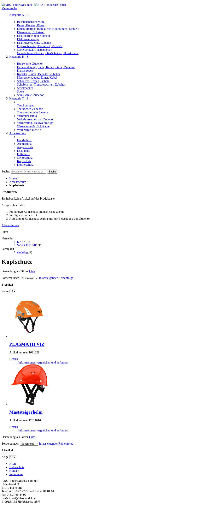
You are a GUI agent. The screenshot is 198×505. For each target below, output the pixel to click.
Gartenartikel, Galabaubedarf (34, 49)
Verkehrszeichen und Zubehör (35, 119)
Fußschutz (23, 154)
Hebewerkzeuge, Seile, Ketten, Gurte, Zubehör (46, 67)
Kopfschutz (24, 161)
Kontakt (14, 470)
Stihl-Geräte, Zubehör (30, 95)
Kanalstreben (25, 70)
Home (13, 178)
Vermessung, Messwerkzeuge (35, 122)
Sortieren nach (10, 278)
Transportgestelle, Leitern (32, 112)
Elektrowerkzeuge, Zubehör (34, 42)
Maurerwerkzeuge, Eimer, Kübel (37, 77)
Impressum (16, 474)
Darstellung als (11, 271)
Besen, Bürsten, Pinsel (30, 25)
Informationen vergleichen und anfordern (43, 362)
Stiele (20, 91)
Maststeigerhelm (26, 412)
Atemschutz (24, 143)
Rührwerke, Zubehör (30, 63)
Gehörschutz (24, 157)
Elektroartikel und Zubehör (33, 35)
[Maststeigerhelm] (29, 404)
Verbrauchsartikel (27, 115)
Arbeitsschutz (17, 133)
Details (13, 359)
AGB (12, 463)
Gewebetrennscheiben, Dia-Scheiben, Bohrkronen (48, 53)
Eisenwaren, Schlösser (30, 32)
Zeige (5, 291)
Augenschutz (25, 147)
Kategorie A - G (19, 14)
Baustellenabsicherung (30, 21)
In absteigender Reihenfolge (56, 278)
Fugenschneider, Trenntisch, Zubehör (39, 46)
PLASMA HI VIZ (26, 344)
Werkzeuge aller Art (29, 129)
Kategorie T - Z (18, 98)
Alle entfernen (10, 225)
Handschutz (24, 140)
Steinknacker (25, 88)
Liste (32, 271)
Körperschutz (25, 164)
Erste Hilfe (23, 150)
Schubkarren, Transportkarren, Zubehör (41, 84)
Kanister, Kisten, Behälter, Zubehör (38, 74)
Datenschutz (16, 467)
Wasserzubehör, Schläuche (33, 126)
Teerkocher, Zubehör (30, 109)
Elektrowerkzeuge (28, 39)
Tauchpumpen (25, 105)
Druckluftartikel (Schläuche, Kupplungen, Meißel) (48, 28)
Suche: (6, 171)
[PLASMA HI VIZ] (29, 336)
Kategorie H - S (19, 56)
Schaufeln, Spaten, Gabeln (33, 81)
